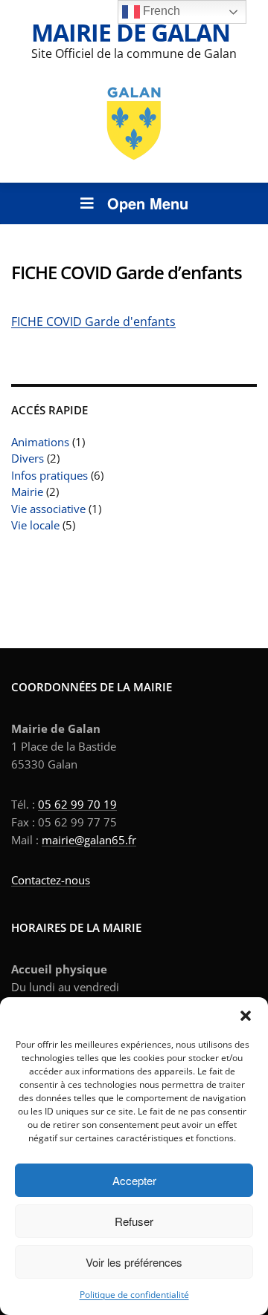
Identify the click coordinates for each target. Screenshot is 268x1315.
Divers (27, 458)
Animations (40, 441)
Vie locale (35, 525)
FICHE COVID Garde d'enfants (93, 321)
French (160, 10)
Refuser (134, 1221)
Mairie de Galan (130, 32)
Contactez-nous (50, 879)
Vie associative (48, 508)
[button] (245, 1015)
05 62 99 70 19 (77, 804)
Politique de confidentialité (134, 1294)
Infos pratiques (49, 475)
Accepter (134, 1180)
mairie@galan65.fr (89, 839)
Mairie (27, 491)
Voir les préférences (134, 1262)
